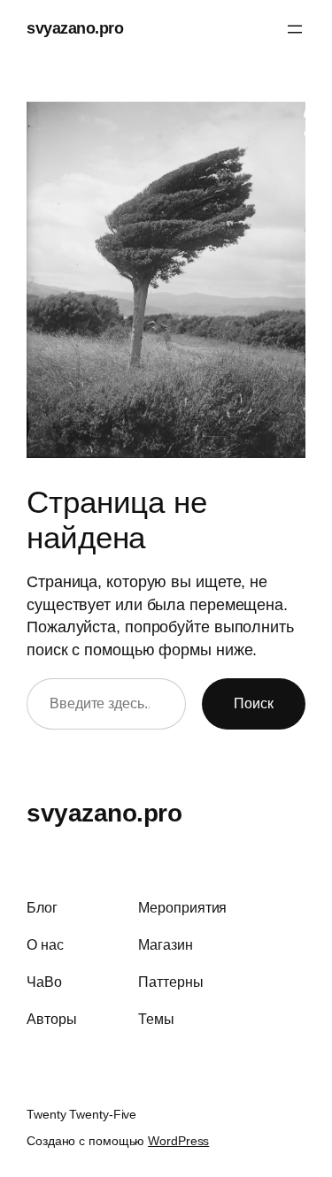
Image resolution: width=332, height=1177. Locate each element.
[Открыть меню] (294, 29)
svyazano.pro (75, 28)
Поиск (254, 703)
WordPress (178, 1141)
